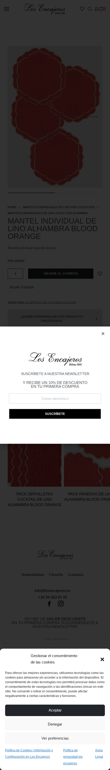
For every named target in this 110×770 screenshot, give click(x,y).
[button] (102, 658)
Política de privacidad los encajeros (73, 757)
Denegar (55, 724)
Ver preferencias (55, 738)
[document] (55, 385)
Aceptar (55, 710)
